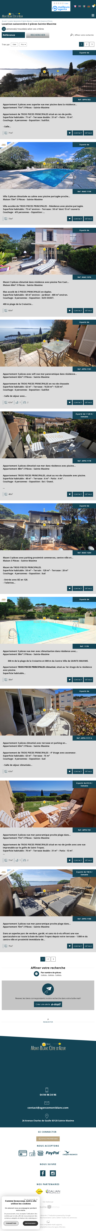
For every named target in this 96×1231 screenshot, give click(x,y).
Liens (54, 1218)
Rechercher (38, 34)
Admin (58, 1218)
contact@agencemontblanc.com (48, 1107)
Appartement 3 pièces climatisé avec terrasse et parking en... (35, 743)
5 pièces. (58, 975)
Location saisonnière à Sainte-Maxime (20, 21)
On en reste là (29, 1199)
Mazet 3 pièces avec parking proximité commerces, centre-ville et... (38, 557)
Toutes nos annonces (69, 1218)
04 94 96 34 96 (48, 1094)
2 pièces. (44, 975)
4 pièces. (51, 975)
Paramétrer (11, 1223)
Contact (78, 133)
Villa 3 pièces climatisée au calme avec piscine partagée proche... (36, 196)
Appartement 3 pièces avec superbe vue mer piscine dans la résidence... (40, 104)
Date (14, 44)
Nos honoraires (45, 1218)
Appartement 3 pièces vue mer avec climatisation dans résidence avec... (40, 651)
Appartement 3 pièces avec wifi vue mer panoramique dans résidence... (40, 374)
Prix (22, 44)
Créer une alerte (48, 1004)
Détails (88, 133)
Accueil (4, 21)
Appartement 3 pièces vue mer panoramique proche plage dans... (37, 834)
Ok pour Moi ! (30, 1223)
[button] (82, 35)
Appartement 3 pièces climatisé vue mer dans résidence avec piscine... (39, 465)
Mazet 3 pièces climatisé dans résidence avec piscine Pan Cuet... (36, 282)
